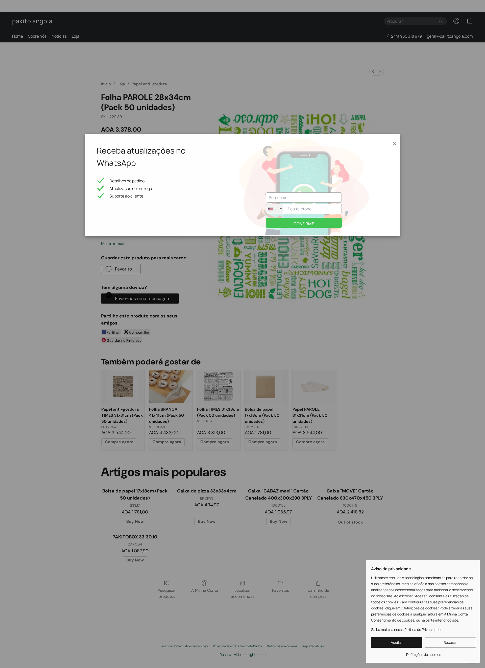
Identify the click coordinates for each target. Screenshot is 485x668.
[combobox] (274, 209)
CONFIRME (304, 224)
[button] (396, 642)
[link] (423, 653)
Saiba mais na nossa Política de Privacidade (406, 629)
